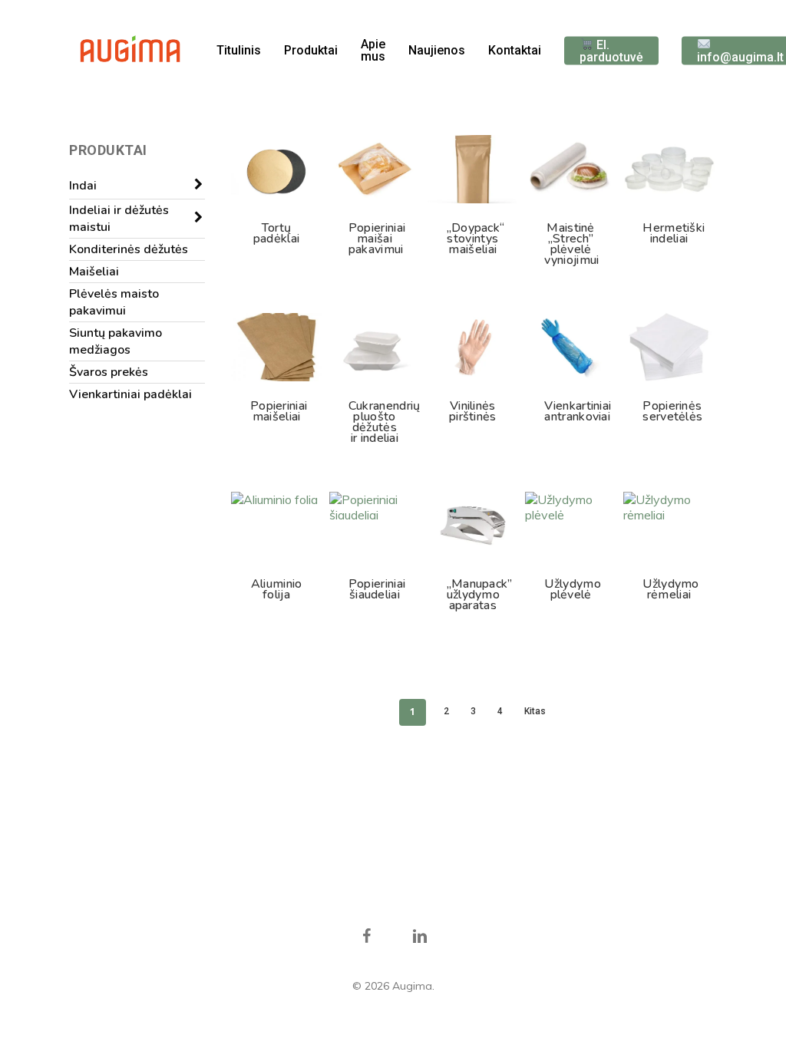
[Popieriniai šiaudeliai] (374, 526)
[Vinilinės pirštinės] (473, 347)
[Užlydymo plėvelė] (570, 526)
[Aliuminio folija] (276, 526)
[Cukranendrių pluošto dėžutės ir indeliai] (374, 347)
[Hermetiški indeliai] (668, 169)
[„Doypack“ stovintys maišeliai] (473, 169)
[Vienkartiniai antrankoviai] (570, 347)
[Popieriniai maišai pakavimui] (374, 169)
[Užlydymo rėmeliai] (668, 526)
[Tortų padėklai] (276, 169)
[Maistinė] (570, 169)
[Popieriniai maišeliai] (276, 347)
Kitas (535, 711)
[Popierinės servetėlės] (668, 347)
